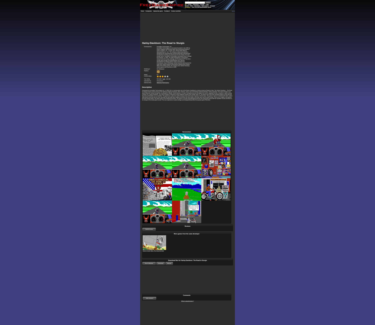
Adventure (196, 4)
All (185, 4)
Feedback (167, 11)
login (164, 79)
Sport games (205, 6)
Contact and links (176, 11)
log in (233, 11)
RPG (191, 6)
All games (187, 7)
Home (142, 11)
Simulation (197, 6)
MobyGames (165, 82)
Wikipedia (159, 82)
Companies (149, 11)
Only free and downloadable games (201, 7)
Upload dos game (158, 11)
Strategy (212, 6)
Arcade (202, 4)
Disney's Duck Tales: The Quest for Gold (153, 251)
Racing (187, 6)
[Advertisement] (187, 26)
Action (189, 4)
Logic (207, 4)
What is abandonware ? (187, 301)
